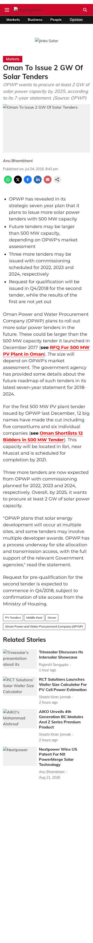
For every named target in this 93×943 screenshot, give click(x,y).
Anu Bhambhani (18, 160)
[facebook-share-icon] (28, 182)
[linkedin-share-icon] (38, 182)
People (56, 19)
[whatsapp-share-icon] (8, 182)
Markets (13, 19)
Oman (52, 617)
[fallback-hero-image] (20, 658)
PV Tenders (13, 617)
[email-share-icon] (48, 182)
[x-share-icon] (18, 182)
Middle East (34, 617)
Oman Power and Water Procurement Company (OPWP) (44, 626)
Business (35, 19)
